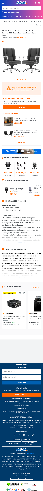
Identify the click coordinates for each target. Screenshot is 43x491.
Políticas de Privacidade (21, 476)
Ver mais (21, 143)
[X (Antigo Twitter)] (19, 435)
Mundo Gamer (8, 16)
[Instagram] (14, 435)
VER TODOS (35, 287)
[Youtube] (24, 435)
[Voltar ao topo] (21, 450)
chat (22, 404)
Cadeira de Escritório (35, 21)
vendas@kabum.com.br (21, 406)
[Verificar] (13, 484)
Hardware (29, 16)
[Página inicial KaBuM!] (21, 2)
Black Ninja (19, 16)
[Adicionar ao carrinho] (24, 293)
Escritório (15, 21)
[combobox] (21, 8)
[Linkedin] (28, 435)
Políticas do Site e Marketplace (21, 473)
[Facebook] (10, 435)
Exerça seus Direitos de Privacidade (21, 479)
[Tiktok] (33, 435)
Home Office (23, 21)
